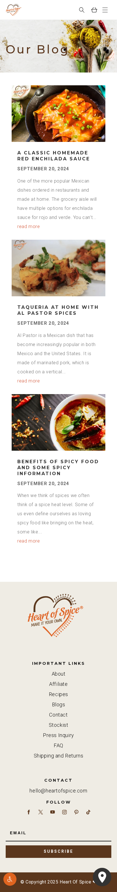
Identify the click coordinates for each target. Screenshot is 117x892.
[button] (105, 10)
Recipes (58, 694)
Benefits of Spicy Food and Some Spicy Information (58, 467)
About (59, 674)
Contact (58, 715)
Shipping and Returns (58, 756)
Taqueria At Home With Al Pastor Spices (58, 310)
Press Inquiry (58, 735)
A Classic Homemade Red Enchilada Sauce (53, 156)
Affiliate (58, 684)
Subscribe (58, 851)
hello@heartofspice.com (58, 791)
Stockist (58, 725)
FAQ (58, 745)
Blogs (58, 704)
